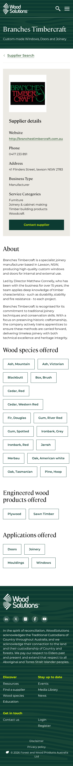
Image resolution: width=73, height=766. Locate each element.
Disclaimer (36, 741)
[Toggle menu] (67, 9)
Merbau (14, 458)
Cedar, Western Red (23, 404)
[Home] (15, 8)
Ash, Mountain (19, 364)
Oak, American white (48, 458)
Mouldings (16, 562)
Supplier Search (20, 55)
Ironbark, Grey (52, 431)
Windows (43, 562)
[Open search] (58, 9)
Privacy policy (36, 747)
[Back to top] (66, 757)
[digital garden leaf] (8, 752)
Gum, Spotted (18, 431)
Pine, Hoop (53, 471)
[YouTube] (44, 619)
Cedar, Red (16, 391)
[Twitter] (16, 619)
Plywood (14, 514)
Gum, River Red (50, 418)
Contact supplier (36, 225)
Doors (12, 549)
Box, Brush (43, 377)
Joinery (34, 549)
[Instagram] (25, 619)
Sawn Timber (44, 514)
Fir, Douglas (17, 418)
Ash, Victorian (53, 364)
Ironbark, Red (18, 445)
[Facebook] (35, 619)
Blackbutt (15, 377)
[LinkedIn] (6, 619)
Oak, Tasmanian (20, 471)
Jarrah (46, 445)
